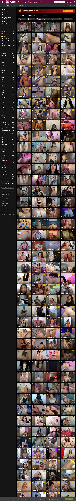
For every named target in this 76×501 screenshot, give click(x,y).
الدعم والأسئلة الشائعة (5, 194)
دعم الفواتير (3, 196)
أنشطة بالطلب (57, 19)
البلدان (31, 19)
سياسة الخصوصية (4, 203)
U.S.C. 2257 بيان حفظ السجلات (7, 214)
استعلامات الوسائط (5, 201)
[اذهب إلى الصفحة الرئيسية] (12, 2)
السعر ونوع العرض (43, 19)
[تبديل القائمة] (2, 2)
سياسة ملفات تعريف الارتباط (14, 499)
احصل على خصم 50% (68, 10)
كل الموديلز (3, 212)
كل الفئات (9, 187)
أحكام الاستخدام (4, 205)
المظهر (22, 19)
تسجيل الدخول (70, 2)
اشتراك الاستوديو (4, 209)
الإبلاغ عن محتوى (4, 198)
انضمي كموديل (4, 207)
